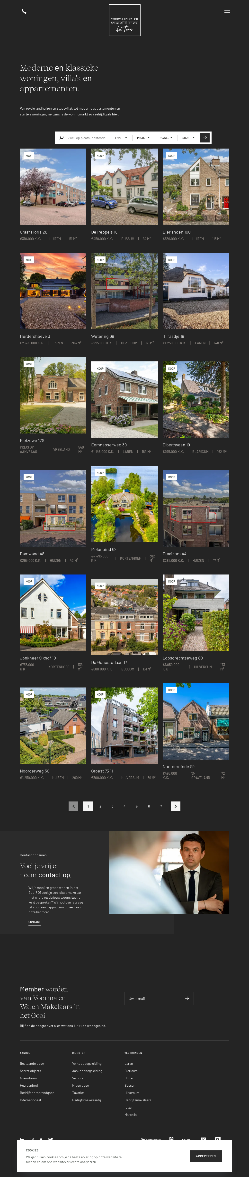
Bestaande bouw (32, 1063)
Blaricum (131, 1071)
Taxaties (78, 1093)
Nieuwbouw (28, 1078)
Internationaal (30, 1100)
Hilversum (131, 1093)
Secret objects (30, 1071)
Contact (34, 921)
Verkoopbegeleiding (86, 1063)
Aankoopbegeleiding (87, 1071)
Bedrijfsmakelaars (137, 1100)
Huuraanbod (29, 1085)
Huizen (129, 1078)
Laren (128, 1063)
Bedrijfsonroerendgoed (37, 1093)
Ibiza (128, 1107)
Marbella (130, 1114)
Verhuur (77, 1078)
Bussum (130, 1085)
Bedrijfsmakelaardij (86, 1100)
